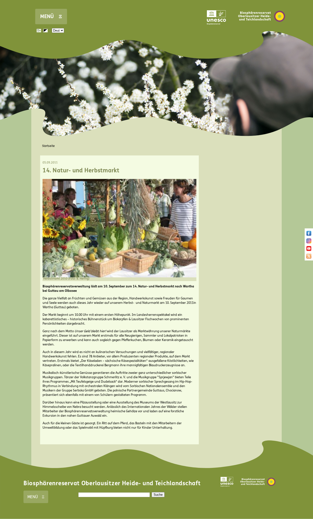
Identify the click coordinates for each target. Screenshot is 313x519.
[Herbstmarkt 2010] (119, 276)
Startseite (48, 146)
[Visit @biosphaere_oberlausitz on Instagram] (308, 242)
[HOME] (261, 29)
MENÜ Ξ (51, 16)
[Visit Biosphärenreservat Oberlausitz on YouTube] (308, 250)
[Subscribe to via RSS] (308, 258)
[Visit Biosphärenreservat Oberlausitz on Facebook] (308, 235)
